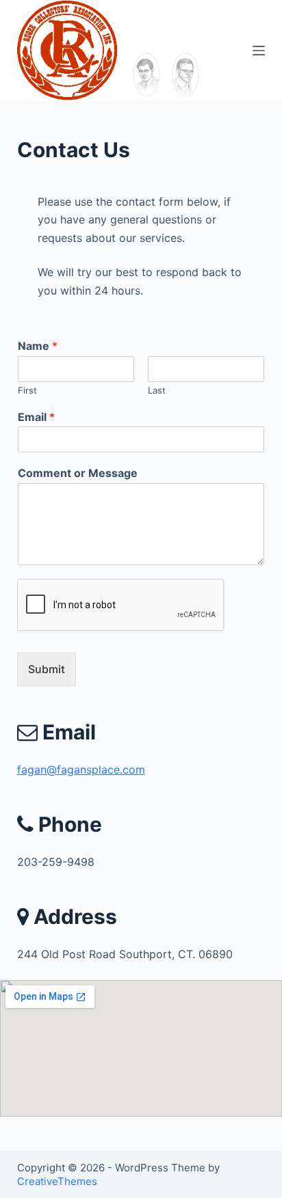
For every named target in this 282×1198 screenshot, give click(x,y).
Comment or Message (78, 473)
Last (157, 390)
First (27, 390)
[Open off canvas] (259, 50)
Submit (46, 669)
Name (37, 346)
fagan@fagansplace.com (81, 769)
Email (36, 417)
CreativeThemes (57, 1181)
